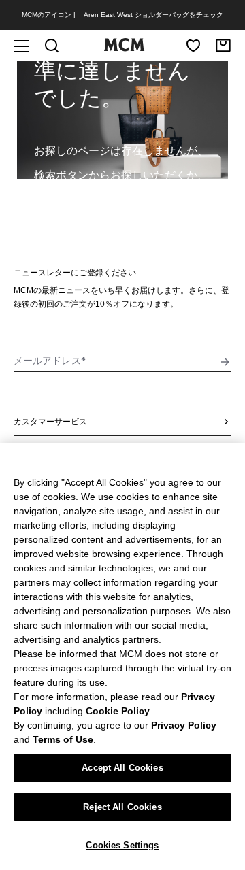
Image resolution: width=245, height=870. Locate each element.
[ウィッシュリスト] (193, 45)
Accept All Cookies (122, 768)
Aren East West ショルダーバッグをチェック (153, 14)
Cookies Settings (122, 845)
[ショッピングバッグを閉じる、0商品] (223, 45)
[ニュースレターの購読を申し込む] (225, 362)
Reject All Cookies (122, 807)
